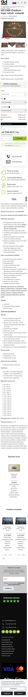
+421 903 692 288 (17, 156)
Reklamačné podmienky (7, 651)
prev (1, 525)
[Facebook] (3, 631)
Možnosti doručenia (6, 644)
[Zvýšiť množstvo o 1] (10, 138)
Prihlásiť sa (8, 588)
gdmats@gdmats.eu (17, 161)
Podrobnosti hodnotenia (7, 18)
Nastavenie (13, 688)
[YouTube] (18, 631)
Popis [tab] (14, 199)
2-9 (5, 555)
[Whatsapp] (14, 631)
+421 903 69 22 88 (10, 624)
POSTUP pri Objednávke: (11, 84)
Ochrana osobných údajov (8, 649)
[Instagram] (10, 631)
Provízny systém (5, 656)
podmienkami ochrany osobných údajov (16, 583)
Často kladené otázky (7, 642)
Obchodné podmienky (7, 647)
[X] (7, 631)
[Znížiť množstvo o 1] (3, 138)
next (26, 525)
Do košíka (20, 138)
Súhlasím (19, 693)
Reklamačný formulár (7, 653)
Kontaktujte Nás (5, 640)
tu (19, 685)
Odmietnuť (7, 693)
